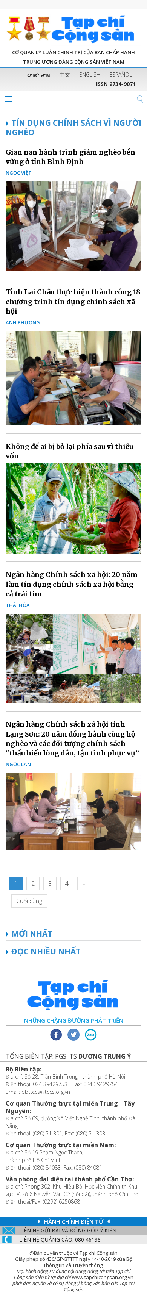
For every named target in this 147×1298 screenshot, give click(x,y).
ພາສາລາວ (39, 74)
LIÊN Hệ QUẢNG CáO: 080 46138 (60, 1239)
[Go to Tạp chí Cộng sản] (73, 28)
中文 (65, 74)
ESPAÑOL (120, 74)
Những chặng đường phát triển (73, 1020)
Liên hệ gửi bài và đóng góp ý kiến (67, 1230)
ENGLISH (89, 74)
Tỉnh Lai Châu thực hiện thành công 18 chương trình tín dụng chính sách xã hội (73, 301)
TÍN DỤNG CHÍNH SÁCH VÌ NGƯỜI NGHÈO (73, 127)
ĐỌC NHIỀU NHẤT (46, 951)
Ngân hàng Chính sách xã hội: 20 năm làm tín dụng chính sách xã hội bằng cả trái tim (72, 584)
